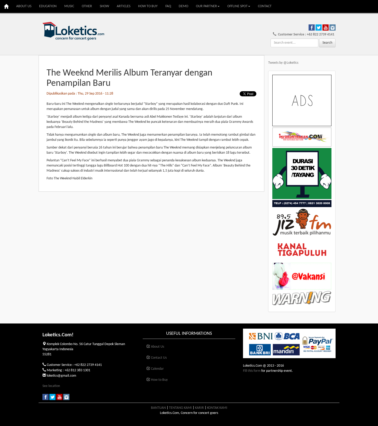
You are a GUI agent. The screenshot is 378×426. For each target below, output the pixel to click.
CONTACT (265, 6)
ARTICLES (123, 6)
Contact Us (158, 358)
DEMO (183, 6)
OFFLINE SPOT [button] (237, 6)
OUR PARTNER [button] (206, 6)
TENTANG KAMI (180, 408)
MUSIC (69, 6)
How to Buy (159, 380)
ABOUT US (23, 6)
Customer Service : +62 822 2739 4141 (305, 34)
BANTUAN (158, 408)
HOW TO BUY (148, 6)
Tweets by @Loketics (283, 63)
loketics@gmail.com (61, 376)
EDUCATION (48, 6)
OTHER (87, 6)
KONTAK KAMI (217, 408)
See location (51, 386)
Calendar (157, 369)
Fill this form (251, 371)
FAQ (168, 6)
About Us (157, 347)
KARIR (199, 408)
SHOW (104, 6)
